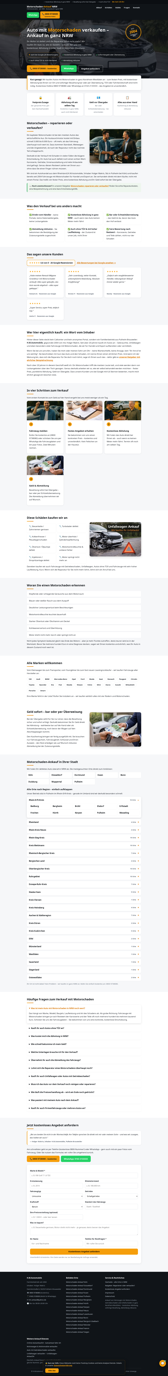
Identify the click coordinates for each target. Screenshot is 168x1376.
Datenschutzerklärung (63, 1365)
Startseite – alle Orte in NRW (116, 1282)
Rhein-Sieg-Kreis (82, 837)
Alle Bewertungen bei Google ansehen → (96, 263)
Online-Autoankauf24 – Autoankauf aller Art (44, 1343)
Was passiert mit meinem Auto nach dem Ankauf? (55, 1100)
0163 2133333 (34, 1296)
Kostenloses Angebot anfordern (84, 1251)
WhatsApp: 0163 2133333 (76, 1159)
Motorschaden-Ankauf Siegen (77, 1332)
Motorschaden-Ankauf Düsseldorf (79, 1285)
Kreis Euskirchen (82, 931)
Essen (100, 775)
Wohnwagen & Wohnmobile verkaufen (42, 1346)
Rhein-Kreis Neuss (82, 830)
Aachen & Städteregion (82, 915)
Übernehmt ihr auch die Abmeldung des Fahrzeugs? (56, 1060)
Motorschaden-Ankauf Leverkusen (79, 1314)
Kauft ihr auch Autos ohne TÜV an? (47, 1028)
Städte (118, 7)
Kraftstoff (34, 1202)
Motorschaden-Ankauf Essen (77, 1293)
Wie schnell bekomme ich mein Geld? (49, 1044)
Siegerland (82, 969)
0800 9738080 (34, 1293)
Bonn (123, 775)
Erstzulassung (36, 1181)
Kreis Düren (82, 923)
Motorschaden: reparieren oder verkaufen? (90, 186)
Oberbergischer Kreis (82, 868)
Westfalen (82, 954)
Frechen (34, 812)
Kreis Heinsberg (82, 907)
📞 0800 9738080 (50, 15)
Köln (30, 775)
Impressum (109, 1293)
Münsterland (82, 946)
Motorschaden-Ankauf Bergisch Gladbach (82, 1321)
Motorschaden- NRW (45, 7)
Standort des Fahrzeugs (95, 1202)
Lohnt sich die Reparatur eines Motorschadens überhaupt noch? (61, 1068)
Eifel (82, 938)
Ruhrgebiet (82, 876)
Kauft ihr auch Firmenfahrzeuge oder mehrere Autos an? (58, 1108)
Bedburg (35, 806)
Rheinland (82, 822)
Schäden (108, 7)
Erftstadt (123, 806)
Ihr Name (34, 1239)
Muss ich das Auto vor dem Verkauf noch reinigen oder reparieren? (63, 1084)
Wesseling (124, 812)
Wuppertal (57, 781)
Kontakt (136, 7)
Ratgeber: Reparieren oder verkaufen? (120, 1285)
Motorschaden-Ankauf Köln (76, 1282)
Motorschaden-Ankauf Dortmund (79, 1289)
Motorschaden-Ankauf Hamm (77, 1328)
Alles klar (52, 1371)
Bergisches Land (82, 861)
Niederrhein (82, 892)
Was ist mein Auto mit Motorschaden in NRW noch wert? (58, 1008)
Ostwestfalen (82, 977)
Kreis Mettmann (82, 845)
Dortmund (80, 775)
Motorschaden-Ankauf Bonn (77, 1318)
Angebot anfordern (90, 68)
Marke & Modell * (37, 1171)
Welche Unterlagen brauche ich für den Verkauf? (54, 1052)
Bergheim (57, 806)
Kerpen (78, 812)
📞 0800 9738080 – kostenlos (43, 68)
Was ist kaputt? (37, 1223)
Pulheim (79, 781)
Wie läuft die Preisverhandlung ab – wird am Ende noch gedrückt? (62, 1092)
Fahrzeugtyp (35, 1191)
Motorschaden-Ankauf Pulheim (78, 1296)
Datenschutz (110, 1296)
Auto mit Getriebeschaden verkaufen (41, 1350)
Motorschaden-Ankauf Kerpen (77, 1307)
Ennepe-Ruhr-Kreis (82, 884)
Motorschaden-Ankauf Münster (78, 1325)
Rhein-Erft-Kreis (82, 800)
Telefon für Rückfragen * (95, 1239)
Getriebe (89, 1191)
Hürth (55, 812)
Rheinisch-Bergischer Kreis (82, 853)
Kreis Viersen (82, 900)
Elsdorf (100, 806)
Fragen (127, 7)
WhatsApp (32, 15)
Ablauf (99, 7)
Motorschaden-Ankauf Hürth (77, 1303)
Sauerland (82, 962)
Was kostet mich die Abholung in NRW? (49, 1036)
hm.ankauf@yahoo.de (37, 1300)
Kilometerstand (92, 1181)
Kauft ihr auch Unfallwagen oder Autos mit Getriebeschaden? (60, 1076)
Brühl (77, 806)
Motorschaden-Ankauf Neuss (77, 1310)
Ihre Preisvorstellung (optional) (44, 1212)
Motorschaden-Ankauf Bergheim (79, 1300)
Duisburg (32, 781)
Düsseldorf (57, 775)
